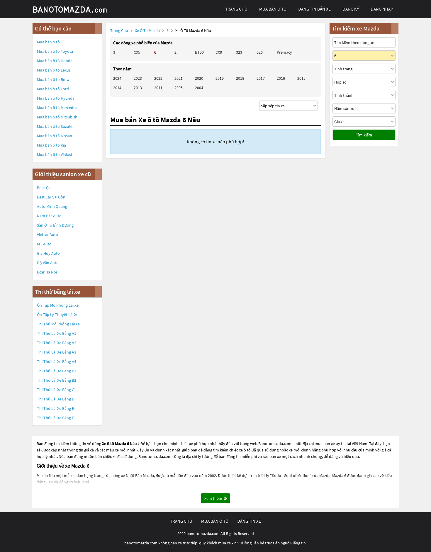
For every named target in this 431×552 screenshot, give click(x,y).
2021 (178, 78)
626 (260, 52)
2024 (117, 78)
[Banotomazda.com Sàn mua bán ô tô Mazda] (76, 9)
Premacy (284, 52)
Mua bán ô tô (48, 42)
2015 (301, 78)
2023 (138, 78)
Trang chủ (119, 30)
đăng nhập (382, 9)
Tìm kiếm (364, 134)
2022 (158, 78)
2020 (199, 78)
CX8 (219, 52)
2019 (220, 78)
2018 (240, 78)
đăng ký (350, 9)
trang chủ (236, 9)
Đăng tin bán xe (314, 9)
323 (239, 52)
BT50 (199, 52)
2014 (117, 87)
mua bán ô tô (272, 9)
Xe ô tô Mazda (147, 30)
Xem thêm (213, 498)
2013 (138, 87)
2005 (178, 87)
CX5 (137, 52)
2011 (158, 87)
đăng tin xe (249, 521)
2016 (281, 78)
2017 (261, 78)
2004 (199, 87)
